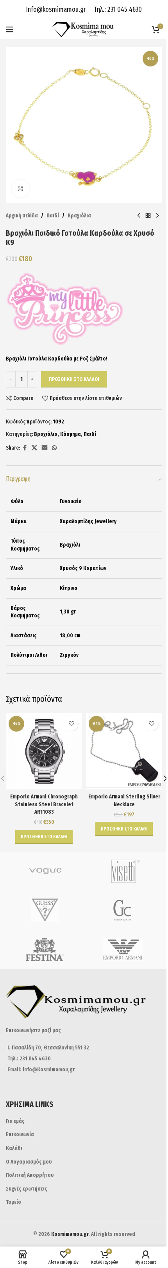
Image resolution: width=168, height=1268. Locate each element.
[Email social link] (44, 448)
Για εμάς (15, 1121)
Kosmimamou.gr (69, 1234)
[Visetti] (123, 871)
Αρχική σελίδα (22, 215)
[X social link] (34, 448)
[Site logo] (84, 29)
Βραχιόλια (79, 215)
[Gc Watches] (123, 910)
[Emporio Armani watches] (123, 949)
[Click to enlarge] (20, 188)
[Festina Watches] (45, 949)
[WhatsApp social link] (54, 448)
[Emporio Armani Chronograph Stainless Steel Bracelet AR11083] (44, 751)
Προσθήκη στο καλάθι (74, 379)
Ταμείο (13, 1202)
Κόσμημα (70, 434)
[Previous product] (138, 216)
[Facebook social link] (24, 448)
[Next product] (157, 216)
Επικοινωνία (20, 1134)
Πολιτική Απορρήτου (30, 1175)
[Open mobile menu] (10, 29)
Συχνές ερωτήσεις (26, 1188)
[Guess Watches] (45, 910)
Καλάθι (14, 1148)
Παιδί (52, 215)
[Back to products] (148, 216)
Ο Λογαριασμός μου (29, 1162)
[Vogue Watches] (45, 871)
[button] (44, 837)
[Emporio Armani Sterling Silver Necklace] (124, 751)
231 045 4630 (124, 9)
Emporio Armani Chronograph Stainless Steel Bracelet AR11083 (44, 804)
